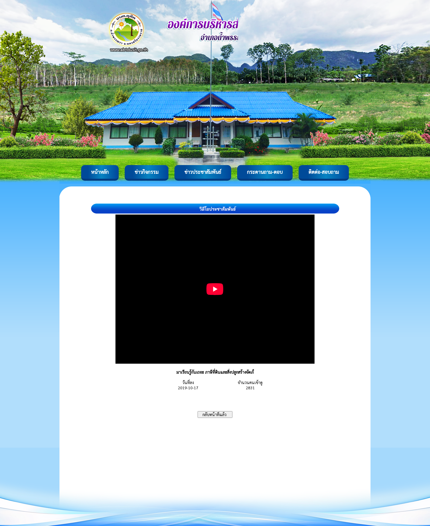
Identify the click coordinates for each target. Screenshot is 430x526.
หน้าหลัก (100, 172)
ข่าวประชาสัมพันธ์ (202, 172)
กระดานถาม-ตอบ (265, 172)
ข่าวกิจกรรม (147, 172)
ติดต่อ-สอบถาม (324, 172)
